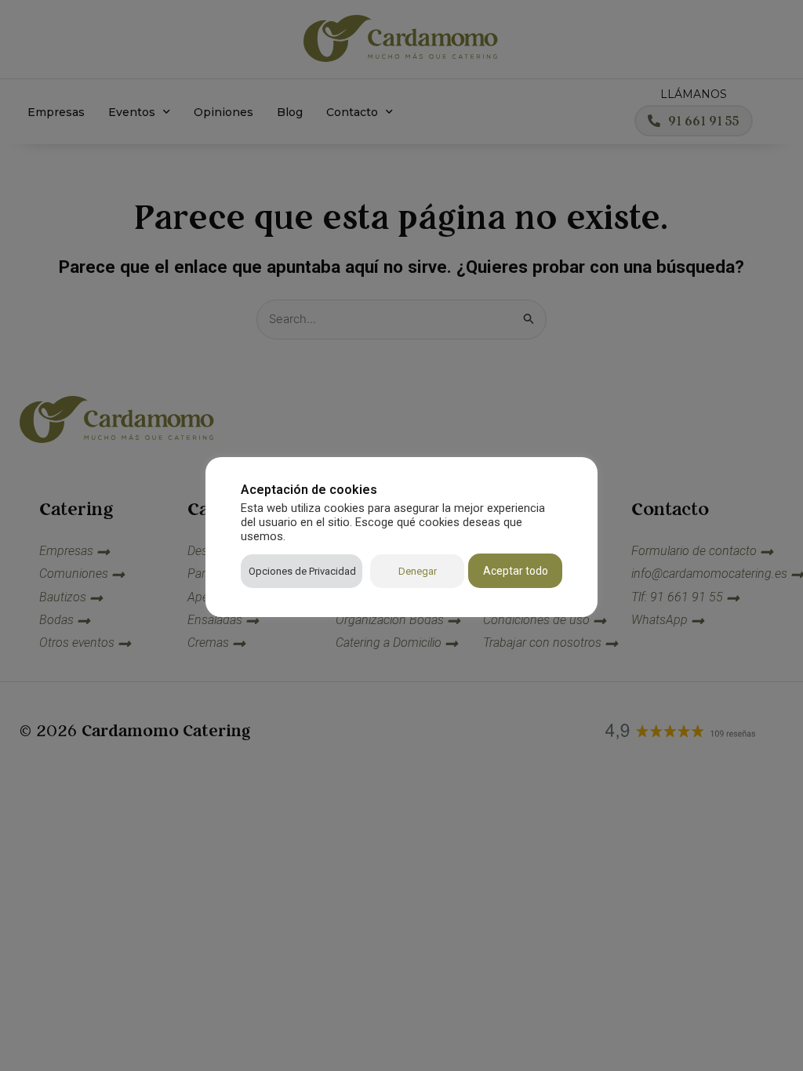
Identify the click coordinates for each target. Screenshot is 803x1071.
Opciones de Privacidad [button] (302, 571)
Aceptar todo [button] (515, 571)
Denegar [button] (417, 571)
